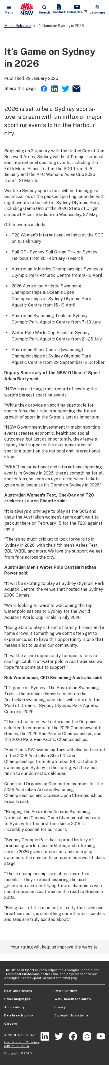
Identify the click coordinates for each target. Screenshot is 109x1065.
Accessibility (14, 1007)
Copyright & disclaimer (72, 1015)
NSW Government (18, 991)
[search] (44, 9)
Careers (10, 1023)
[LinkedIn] (54, 88)
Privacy (60, 1007)
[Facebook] (44, 88)
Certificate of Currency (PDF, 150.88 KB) (21, 1044)
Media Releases (17, 26)
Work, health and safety (73, 999)
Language (97, 9)
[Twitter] (65, 88)
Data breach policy (18, 1015)
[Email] (75, 88)
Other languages (17, 999)
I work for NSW (65, 991)
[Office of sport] (26, 10)
